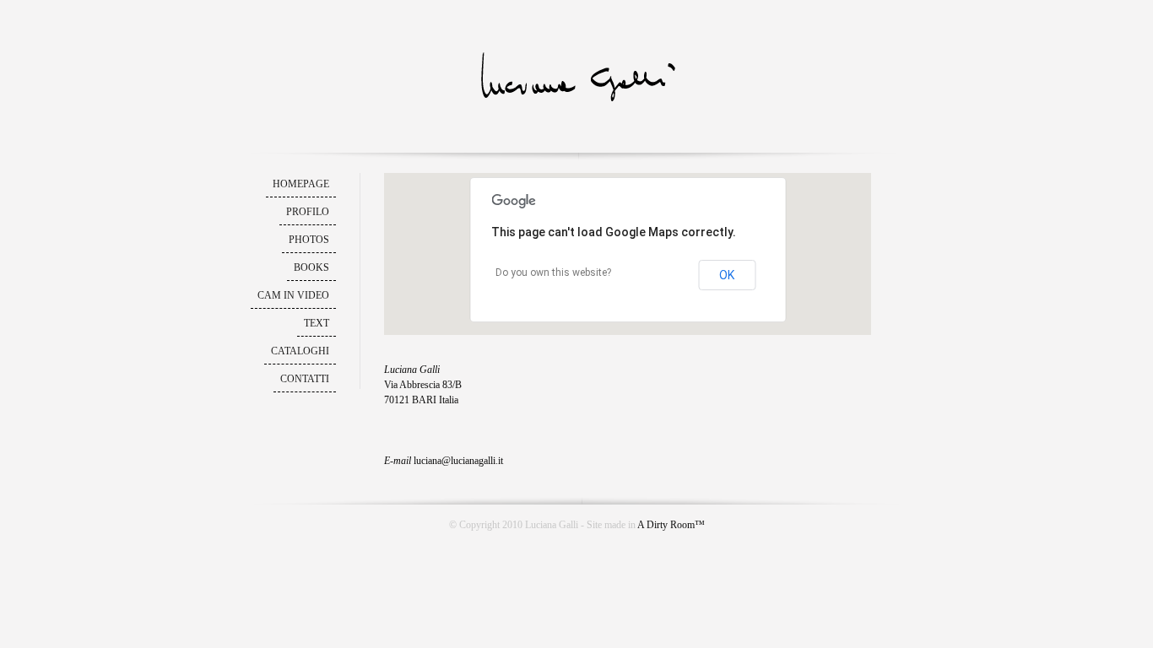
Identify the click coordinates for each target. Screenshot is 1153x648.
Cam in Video (293, 295)
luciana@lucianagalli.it (458, 461)
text (316, 323)
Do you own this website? (553, 272)
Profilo (307, 212)
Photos (309, 240)
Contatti (304, 379)
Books (311, 267)
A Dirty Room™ (671, 525)
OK (726, 275)
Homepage (301, 184)
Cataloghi (300, 351)
